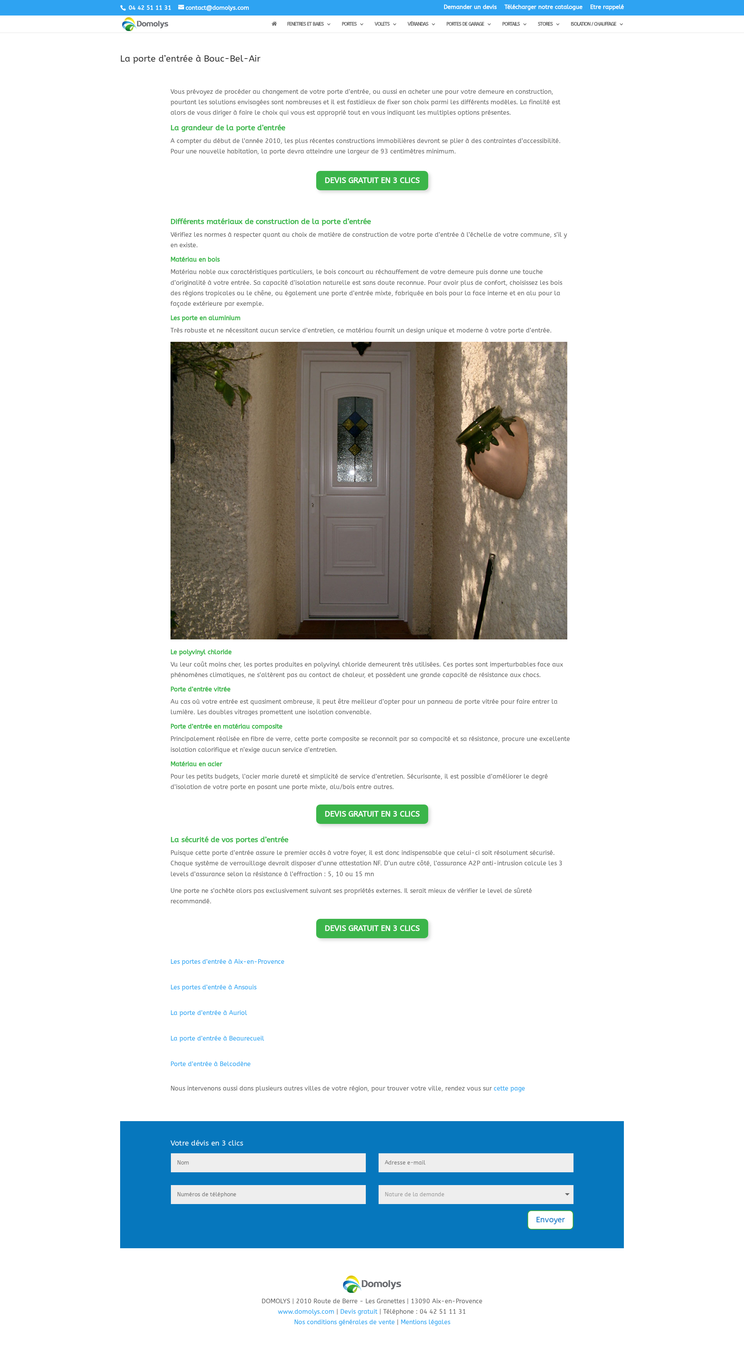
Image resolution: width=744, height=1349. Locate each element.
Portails (511, 24)
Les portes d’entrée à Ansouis (213, 987)
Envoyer (550, 1219)
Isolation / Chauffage (593, 24)
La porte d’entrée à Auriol (208, 1012)
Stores (545, 24)
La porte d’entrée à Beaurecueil (217, 1038)
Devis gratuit (358, 1311)
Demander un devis (470, 7)
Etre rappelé (607, 7)
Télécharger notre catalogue (543, 7)
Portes (349, 24)
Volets (382, 24)
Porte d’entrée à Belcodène (210, 1064)
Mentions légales (425, 1322)
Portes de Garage (465, 24)
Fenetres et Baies (305, 24)
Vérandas (418, 24)
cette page (509, 1088)
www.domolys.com (306, 1311)
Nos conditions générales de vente (344, 1322)
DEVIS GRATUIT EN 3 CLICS (372, 180)
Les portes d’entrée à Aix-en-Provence (227, 961)
